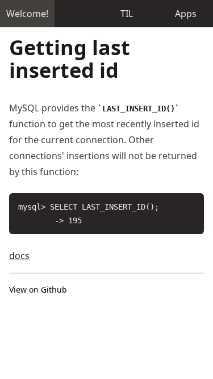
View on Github (38, 289)
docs (19, 255)
